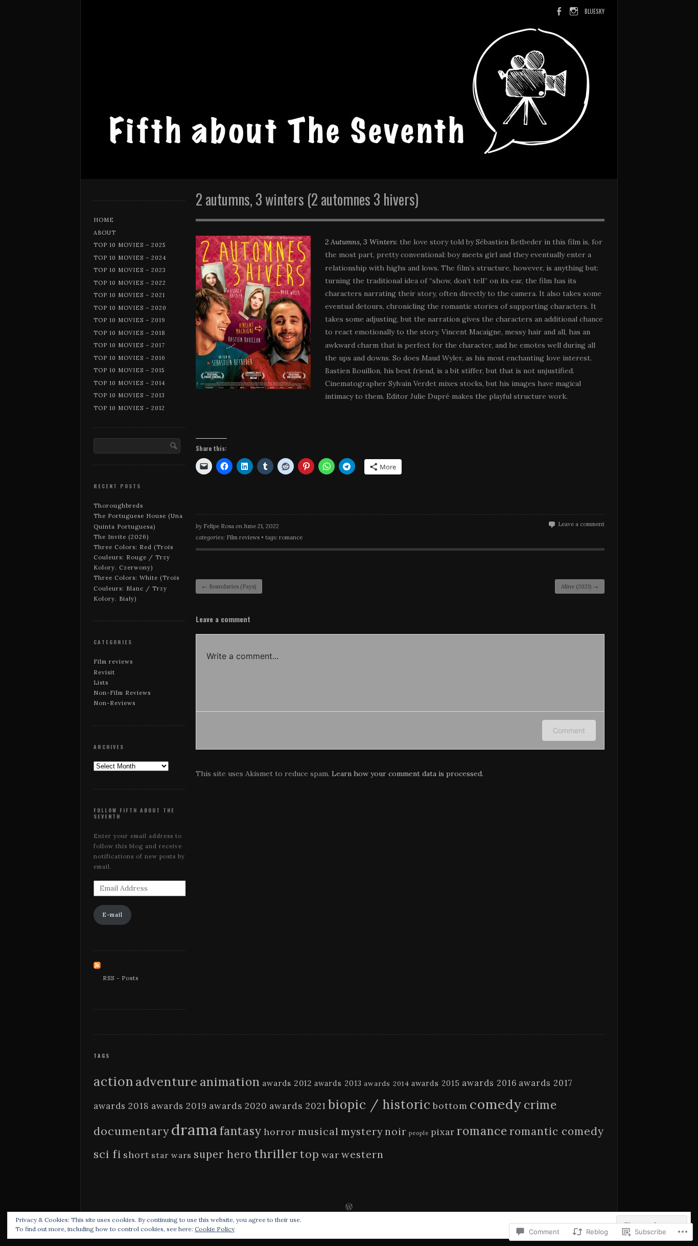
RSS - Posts (120, 978)
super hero (223, 1154)
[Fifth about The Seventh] (349, 91)
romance (291, 537)
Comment (569, 730)
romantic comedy (556, 1131)
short (136, 1155)
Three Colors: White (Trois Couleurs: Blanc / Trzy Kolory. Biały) (136, 588)
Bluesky (594, 11)
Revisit (104, 672)
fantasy (241, 1130)
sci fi (107, 1154)
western (362, 1154)
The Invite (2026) (121, 536)
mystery (362, 1131)
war (330, 1155)
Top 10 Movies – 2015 (129, 370)
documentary (131, 1131)
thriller (276, 1154)
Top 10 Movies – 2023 (130, 270)
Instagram (573, 16)
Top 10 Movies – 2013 (129, 395)
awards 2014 (386, 1083)
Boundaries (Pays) (229, 586)
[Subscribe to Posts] (97, 978)
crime (540, 1104)
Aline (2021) (579, 586)
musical (318, 1131)
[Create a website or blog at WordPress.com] (349, 1207)
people (419, 1133)
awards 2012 (287, 1083)
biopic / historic (379, 1105)
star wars (171, 1155)
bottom (450, 1106)
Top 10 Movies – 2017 (129, 345)
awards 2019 (179, 1106)
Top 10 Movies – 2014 (129, 383)
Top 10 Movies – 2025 (130, 244)
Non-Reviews (114, 703)
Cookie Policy (215, 1229)
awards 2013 (338, 1083)
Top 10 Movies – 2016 (130, 357)
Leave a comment (581, 524)
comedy (496, 1104)
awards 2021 (297, 1106)
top (309, 1154)
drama (194, 1129)
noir (396, 1131)
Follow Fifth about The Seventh (134, 813)
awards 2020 (238, 1106)
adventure (166, 1081)
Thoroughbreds (118, 505)
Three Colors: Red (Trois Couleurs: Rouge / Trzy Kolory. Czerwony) (133, 557)
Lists (101, 682)
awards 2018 (121, 1106)
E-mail (112, 914)
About (105, 232)
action (113, 1081)
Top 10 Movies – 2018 (130, 332)
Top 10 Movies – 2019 (130, 320)
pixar (443, 1132)
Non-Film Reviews (122, 692)
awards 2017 (546, 1083)
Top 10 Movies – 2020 (130, 307)
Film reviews (243, 537)
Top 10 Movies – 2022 (130, 282)
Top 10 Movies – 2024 (130, 257)
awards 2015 (435, 1083)
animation (230, 1081)
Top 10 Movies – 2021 (129, 295)
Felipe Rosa (218, 526)
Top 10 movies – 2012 (129, 408)
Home (104, 219)
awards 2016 (489, 1083)
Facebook (557, 16)
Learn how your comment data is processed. (407, 773)
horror (280, 1132)
